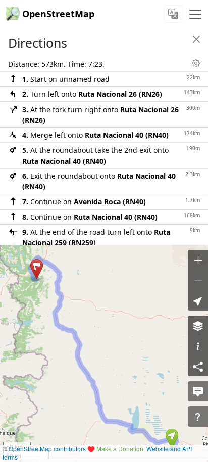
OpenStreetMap (58, 14)
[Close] (196, 39)
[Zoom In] (198, 260)
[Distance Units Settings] (196, 63)
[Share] (198, 366)
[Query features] (198, 416)
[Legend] (198, 346)
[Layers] (198, 326)
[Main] (195, 14)
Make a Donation (119, 448)
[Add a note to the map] (198, 391)
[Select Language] (173, 14)
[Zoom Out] (198, 280)
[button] (172, 439)
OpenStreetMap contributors (47, 448)
